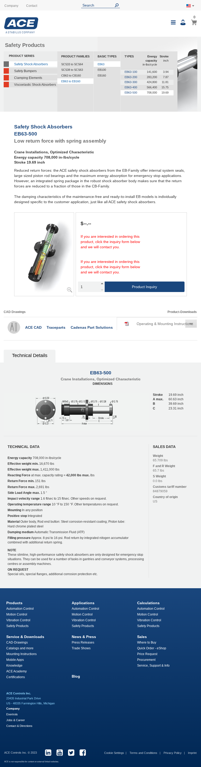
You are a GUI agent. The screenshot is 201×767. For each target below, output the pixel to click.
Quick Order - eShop (151, 648)
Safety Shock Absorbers (31, 64)
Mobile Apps (15, 660)
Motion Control (16, 614)
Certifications (15, 677)
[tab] (30, 356)
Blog (76, 676)
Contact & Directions (19, 725)
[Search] (118, 5)
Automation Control (20, 609)
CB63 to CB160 (71, 75)
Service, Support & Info (153, 665)
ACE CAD (33, 327)
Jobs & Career (15, 720)
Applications (83, 603)
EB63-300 (131, 82)
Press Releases (83, 642)
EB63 (101, 64)
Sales (142, 637)
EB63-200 (131, 77)
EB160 (102, 75)
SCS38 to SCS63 (72, 69)
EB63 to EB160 (70, 81)
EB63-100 (131, 71)
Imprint (192, 752)
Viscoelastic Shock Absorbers (35, 85)
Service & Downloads (25, 637)
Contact (31, 6)
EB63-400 (131, 87)
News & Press (84, 637)
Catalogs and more (20, 648)
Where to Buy (146, 642)
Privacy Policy (173, 752)
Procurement (146, 660)
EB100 (102, 69)
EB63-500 (131, 92)
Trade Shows (81, 648)
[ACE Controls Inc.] (21, 25)
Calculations (148, 603)
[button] (159, 323)
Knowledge (14, 665)
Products (14, 603)
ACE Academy (16, 671)
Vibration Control (18, 620)
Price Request (147, 654)
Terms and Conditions (144, 752)
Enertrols (12, 714)
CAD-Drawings (17, 642)
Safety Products (17, 626)
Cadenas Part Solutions (92, 327)
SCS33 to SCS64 (72, 64)
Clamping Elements (28, 78)
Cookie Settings (114, 752)
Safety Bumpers (25, 71)
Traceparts (56, 327)
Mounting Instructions (21, 654)
